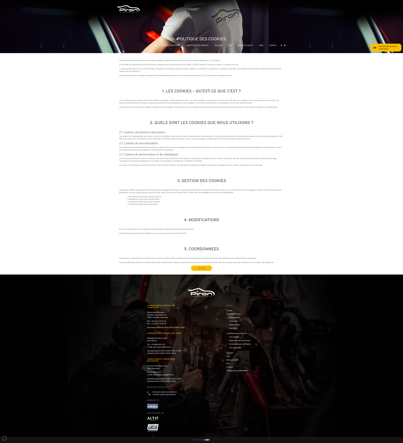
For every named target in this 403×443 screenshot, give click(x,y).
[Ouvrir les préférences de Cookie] (4, 438)
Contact (273, 45)
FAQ (230, 45)
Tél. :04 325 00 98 (154, 372)
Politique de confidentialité (237, 371)
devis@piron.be (268, 263)
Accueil (229, 310)
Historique (233, 321)
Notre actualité (245, 45)
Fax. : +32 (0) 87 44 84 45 (156, 324)
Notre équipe (234, 325)
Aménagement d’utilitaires (240, 344)
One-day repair (235, 348)
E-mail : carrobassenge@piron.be (160, 375)
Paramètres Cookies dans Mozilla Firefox (143, 199)
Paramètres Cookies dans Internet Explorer (145, 197)
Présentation (234, 318)
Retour (201, 268)
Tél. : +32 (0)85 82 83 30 (156, 345)
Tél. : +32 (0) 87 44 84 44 (156, 321)
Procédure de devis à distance (388, 48)
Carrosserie (234, 337)
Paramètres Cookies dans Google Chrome (144, 202)
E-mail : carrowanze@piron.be (159, 347)
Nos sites (233, 328)
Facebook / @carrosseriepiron (164, 392)
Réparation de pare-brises (239, 341)
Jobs (261, 45)
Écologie (219, 45)
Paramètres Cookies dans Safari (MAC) (143, 204)
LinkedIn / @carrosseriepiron (164, 394)
